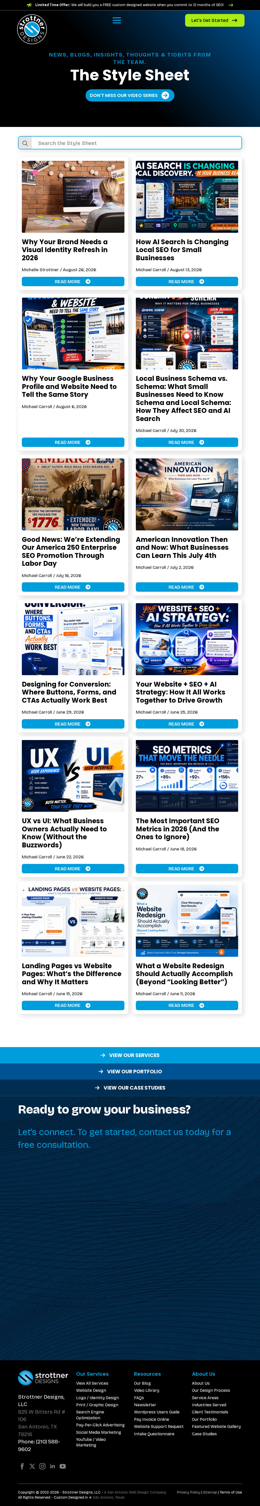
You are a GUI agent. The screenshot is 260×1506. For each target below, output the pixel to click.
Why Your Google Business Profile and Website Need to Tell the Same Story (69, 386)
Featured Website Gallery (216, 1426)
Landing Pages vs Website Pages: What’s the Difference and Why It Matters (71, 974)
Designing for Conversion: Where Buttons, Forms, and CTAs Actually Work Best (69, 692)
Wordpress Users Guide (157, 1412)
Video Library (146, 1390)
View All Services (92, 1383)
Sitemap (210, 1492)
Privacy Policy (188, 1492)
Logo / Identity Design (97, 1397)
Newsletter (145, 1404)
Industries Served (209, 1404)
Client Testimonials (210, 1412)
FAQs (139, 1397)
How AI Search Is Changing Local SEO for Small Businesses (182, 250)
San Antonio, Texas (109, 1497)
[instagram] (42, 1466)
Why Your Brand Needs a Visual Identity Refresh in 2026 (65, 250)
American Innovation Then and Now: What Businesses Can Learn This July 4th (182, 547)
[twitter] (32, 1466)
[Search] (25, 143)
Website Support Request (159, 1426)
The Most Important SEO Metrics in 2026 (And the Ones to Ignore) (177, 829)
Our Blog (142, 1383)
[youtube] (63, 1466)
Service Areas (205, 1397)
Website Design (91, 1390)
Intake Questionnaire (154, 1433)
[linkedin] (52, 1466)
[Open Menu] (117, 20)
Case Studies (204, 1433)
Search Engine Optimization (90, 1415)
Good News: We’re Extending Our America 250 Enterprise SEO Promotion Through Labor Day (71, 551)
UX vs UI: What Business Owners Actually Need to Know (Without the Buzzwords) (64, 833)
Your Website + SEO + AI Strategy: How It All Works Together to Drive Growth (180, 692)
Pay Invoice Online (151, 1419)
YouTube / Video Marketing (91, 1442)
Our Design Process (211, 1390)
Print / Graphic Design (97, 1404)
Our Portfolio (204, 1419)
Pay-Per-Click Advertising (100, 1425)
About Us (201, 1383)
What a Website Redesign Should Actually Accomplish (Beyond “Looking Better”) (184, 974)
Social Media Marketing (98, 1432)
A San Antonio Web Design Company (135, 1492)
